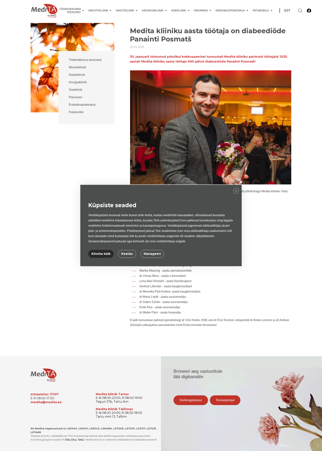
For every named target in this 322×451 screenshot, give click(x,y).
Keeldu (127, 254)
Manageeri (152, 254)
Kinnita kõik (101, 254)
